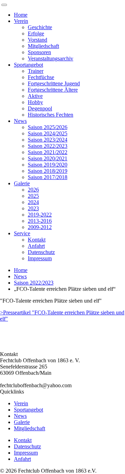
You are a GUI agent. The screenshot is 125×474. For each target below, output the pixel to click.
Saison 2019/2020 (47, 165)
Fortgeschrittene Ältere (53, 90)
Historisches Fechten (50, 115)
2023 (33, 208)
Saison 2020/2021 (47, 158)
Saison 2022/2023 (47, 146)
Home (20, 15)
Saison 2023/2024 (47, 140)
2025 (33, 196)
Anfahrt (36, 246)
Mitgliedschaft (43, 46)
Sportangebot (28, 65)
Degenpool (40, 108)
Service (22, 233)
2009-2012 (40, 227)
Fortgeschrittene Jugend (54, 83)
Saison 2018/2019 (47, 171)
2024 (33, 202)
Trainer (35, 71)
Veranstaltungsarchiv (50, 58)
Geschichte (40, 27)
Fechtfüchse (41, 77)
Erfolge (36, 33)
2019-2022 (40, 215)
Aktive (35, 96)
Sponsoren (39, 52)
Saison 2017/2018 (47, 177)
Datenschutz (41, 252)
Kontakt (36, 240)
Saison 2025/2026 (47, 127)
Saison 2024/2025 (47, 133)
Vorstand (37, 40)
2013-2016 (40, 221)
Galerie (22, 183)
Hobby (35, 102)
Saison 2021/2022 (47, 152)
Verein (21, 21)
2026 (33, 190)
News (20, 121)
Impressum (40, 258)
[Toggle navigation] (4, 5)
